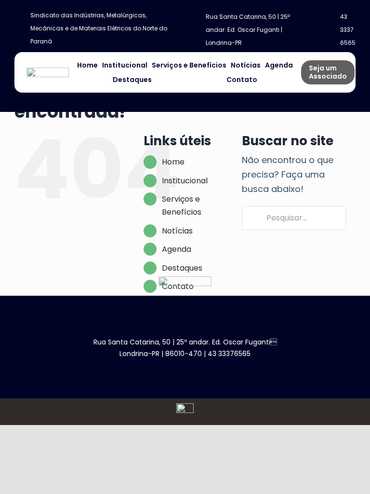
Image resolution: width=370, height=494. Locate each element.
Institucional (185, 180)
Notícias (177, 230)
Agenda (176, 249)
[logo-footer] (185, 280)
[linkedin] (200, 370)
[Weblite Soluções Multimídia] (185, 407)
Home (173, 161)
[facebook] (169, 370)
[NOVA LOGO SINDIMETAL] (47, 72)
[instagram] (185, 370)
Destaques (182, 268)
